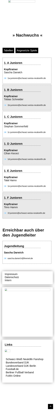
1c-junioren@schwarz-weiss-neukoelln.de (27, 132)
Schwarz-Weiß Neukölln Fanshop (24, 359)
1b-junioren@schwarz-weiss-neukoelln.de (27, 105)
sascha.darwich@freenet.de (20, 258)
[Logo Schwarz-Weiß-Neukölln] (27, 1)
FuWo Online (13, 375)
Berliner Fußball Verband (20, 372)
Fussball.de (12, 369)
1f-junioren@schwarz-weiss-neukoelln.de (26, 213)
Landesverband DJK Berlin (21, 365)
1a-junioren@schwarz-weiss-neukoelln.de (27, 78)
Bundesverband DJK (17, 362)
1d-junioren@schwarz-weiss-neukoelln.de (27, 159)
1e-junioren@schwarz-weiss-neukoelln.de (27, 186)
